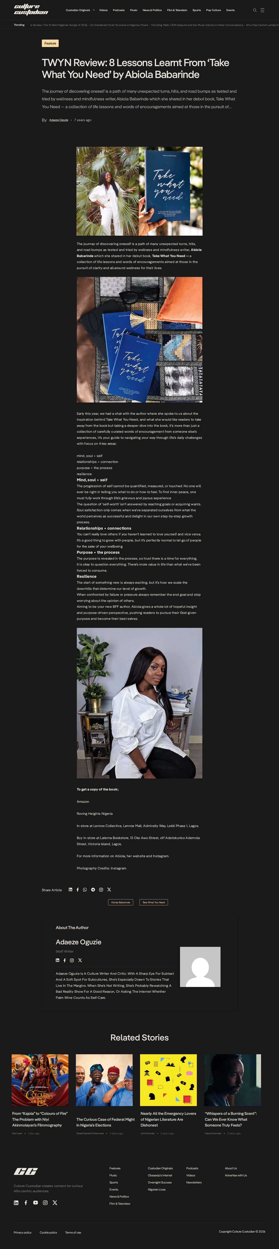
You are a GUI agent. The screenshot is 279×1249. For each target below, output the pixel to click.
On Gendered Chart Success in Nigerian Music (97, 25)
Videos (103, 10)
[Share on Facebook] (78, 890)
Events (230, 10)
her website (136, 856)
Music (133, 10)
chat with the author (130, 413)
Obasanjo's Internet (160, 1175)
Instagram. (161, 856)
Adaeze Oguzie (58, 120)
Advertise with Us (236, 1175)
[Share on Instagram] (101, 890)
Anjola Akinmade (213, 1133)
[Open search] (254, 10)
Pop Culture (213, 10)
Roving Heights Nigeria (95, 814)
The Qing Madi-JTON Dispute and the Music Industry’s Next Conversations (175, 25)
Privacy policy (23, 1232)
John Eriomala (147, 1133)
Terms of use (73, 1232)
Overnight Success (160, 1182)
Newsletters (194, 1182)
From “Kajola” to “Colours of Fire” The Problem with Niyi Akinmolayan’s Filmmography (39, 1119)
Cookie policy (48, 1232)
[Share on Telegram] (93, 890)
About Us (231, 1168)
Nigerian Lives (156, 1189)
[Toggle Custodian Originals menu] (94, 10)
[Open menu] (262, 10)
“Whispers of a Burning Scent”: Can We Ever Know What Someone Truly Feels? (231, 1119)
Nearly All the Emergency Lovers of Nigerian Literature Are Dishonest (168, 1119)
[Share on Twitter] (109, 890)
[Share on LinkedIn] (70, 890)
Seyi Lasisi (17, 1133)
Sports (197, 10)
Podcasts (119, 10)
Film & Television (177, 10)
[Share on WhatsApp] (85, 890)
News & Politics (152, 10)
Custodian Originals (78, 10)
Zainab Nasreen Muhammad (90, 1133)
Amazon (83, 801)
